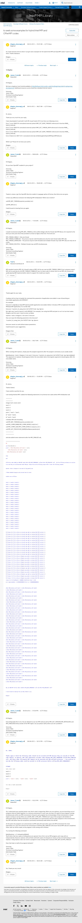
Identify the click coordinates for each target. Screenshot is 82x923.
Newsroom (37, 900)
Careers (50, 900)
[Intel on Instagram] (29, 906)
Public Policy (16, 902)
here (50, 887)
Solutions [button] (29, 3)
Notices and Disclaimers (18, 915)
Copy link (62, 100)
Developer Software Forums (20, 24)
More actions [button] (71, 35)
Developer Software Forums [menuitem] (28, 7)
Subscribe (72, 30)
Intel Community (7, 24)
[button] (75, 44)
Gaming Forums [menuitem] (59, 7)
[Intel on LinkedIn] (21, 906)
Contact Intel (29, 900)
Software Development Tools (36, 24)
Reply (72, 59)
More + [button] (37, 3)
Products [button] (11, 3)
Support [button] (20, 3)
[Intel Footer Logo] (5, 909)
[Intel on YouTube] (25, 906)
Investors (44, 900)
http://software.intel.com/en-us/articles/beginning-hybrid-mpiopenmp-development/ (39, 87)
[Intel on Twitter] (17, 906)
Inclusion (71, 900)
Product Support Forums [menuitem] (45, 7)
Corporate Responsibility (60, 900)
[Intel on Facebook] (13, 906)
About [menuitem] (16, 7)
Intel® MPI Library (7, 25)
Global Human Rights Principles (24, 916)
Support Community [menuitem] (6, 7)
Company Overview (18, 900)
